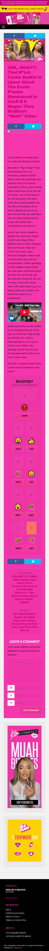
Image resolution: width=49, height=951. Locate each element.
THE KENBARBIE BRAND (16, 933)
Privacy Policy (13, 916)
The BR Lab (17, 948)
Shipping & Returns (15, 913)
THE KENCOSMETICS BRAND (18, 936)
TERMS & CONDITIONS (16, 920)
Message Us (11, 898)
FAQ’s (8, 909)
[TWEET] (34, 35)
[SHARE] (14, 35)
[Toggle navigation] (3, 26)
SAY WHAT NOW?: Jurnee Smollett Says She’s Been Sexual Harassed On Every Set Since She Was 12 (25, 622)
